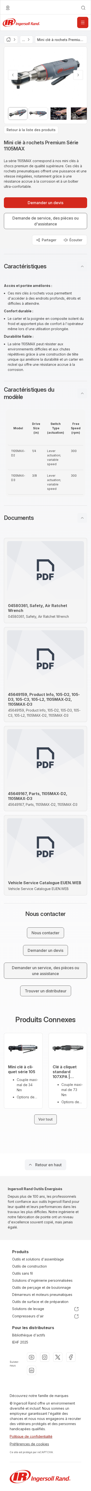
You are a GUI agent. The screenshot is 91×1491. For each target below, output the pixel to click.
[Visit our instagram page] (44, 1357)
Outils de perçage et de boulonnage (41, 1287)
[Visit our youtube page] (31, 1357)
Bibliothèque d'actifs (28, 1335)
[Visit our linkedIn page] (31, 1370)
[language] (7, 7)
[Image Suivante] (78, 75)
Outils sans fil (22, 1273)
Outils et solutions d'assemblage (38, 1259)
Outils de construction (29, 1266)
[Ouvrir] (82, 22)
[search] (83, 7)
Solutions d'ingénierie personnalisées (42, 1280)
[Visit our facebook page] (70, 1357)
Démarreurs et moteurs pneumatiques (42, 1294)
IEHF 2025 (20, 1342)
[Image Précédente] (13, 75)
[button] (45, 266)
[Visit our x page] (57, 1357)
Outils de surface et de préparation (40, 1302)
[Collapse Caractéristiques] (82, 266)
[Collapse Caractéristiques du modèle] (82, 393)
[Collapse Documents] (82, 518)
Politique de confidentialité (31, 1436)
